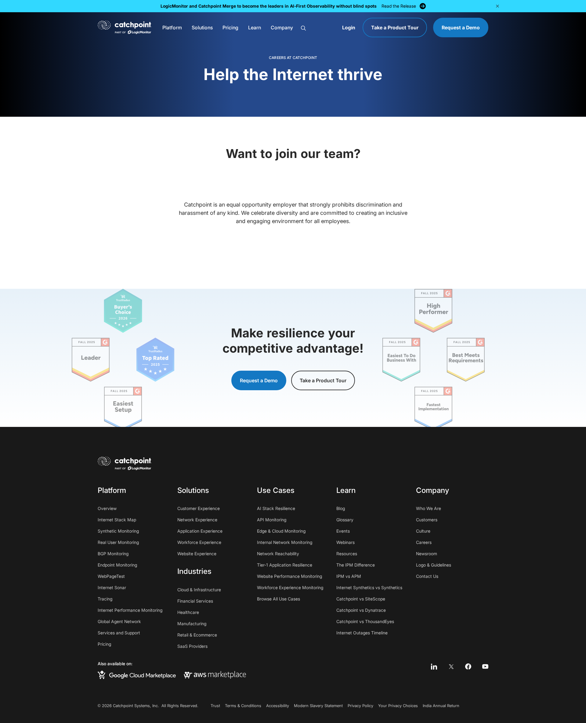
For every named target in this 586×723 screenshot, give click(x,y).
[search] (318, 28)
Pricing (230, 27)
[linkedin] (434, 666)
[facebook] (468, 666)
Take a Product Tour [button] (323, 380)
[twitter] (451, 666)
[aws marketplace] (215, 675)
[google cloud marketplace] (137, 674)
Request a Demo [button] (259, 380)
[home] (124, 27)
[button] (172, 27)
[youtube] (485, 666)
